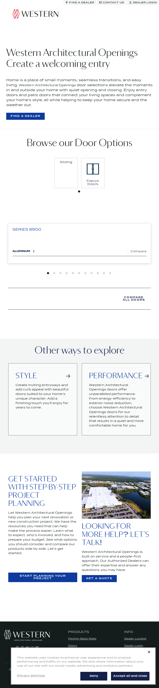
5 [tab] (73, 273)
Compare (139, 251)
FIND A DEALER (25, 116)
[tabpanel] (66, 173)
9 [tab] (98, 273)
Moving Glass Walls (82, 638)
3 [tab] (60, 273)
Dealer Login (133, 645)
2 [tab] (54, 273)
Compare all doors (134, 299)
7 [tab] (85, 273)
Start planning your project (43, 577)
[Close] (149, 652)
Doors (72, 645)
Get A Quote (99, 578)
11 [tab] (110, 273)
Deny (94, 676)
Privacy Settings (31, 676)
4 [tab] (67, 273)
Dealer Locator (135, 638)
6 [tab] (79, 273)
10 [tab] (104, 273)
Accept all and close (130, 676)
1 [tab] (79, 191)
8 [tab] (91, 273)
